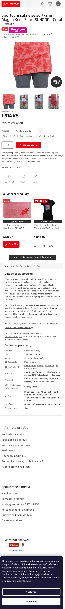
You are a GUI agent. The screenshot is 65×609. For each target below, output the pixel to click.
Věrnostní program (13, 499)
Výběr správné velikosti (16, 467)
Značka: (11, 37)
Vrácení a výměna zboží (16, 445)
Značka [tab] (37, 266)
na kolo (33, 368)
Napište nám (9, 493)
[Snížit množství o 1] (12, 146)
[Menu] (58, 4)
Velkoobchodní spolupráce (18, 510)
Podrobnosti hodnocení (41, 34)
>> (57, 323)
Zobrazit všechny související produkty (33, 257)
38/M (36, 245)
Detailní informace (10, 167)
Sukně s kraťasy (32, 350)
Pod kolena (30, 362)
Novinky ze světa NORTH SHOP (20, 504)
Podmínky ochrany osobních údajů (22, 461)
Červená (28, 358)
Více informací (24, 581)
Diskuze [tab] (28, 266)
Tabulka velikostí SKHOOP (18, 327)
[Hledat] (42, 4)
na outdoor (30, 365)
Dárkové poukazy (12, 520)
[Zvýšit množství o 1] (12, 143)
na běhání (49, 365)
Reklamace (8, 450)
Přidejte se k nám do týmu (17, 515)
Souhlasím (31, 601)
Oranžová (38, 358)
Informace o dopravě (14, 440)
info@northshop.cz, (13, 336)
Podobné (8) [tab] (16, 266)
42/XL (50, 245)
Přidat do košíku (30, 145)
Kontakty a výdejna (13, 434)
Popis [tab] (6, 266)
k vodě (40, 365)
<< (32, 327)
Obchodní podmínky (14, 456)
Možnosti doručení (45, 136)
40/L (43, 245)
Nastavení (31, 592)
